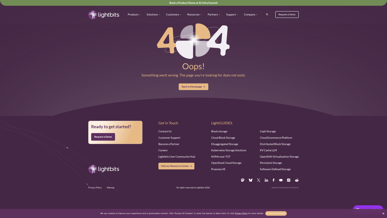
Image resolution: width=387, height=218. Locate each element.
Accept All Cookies (276, 213)
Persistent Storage (271, 162)
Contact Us (165, 131)
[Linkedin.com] (266, 180)
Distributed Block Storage (275, 143)
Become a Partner (168, 143)
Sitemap (110, 187)
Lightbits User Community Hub (176, 156)
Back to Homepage (192, 86)
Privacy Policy (95, 187)
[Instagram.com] (288, 180)
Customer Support (169, 137)
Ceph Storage (268, 131)
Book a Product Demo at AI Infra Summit (193, 2)
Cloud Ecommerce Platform (276, 137)
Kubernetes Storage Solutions (228, 150)
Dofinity (295, 187)
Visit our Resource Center (175, 166)
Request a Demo (287, 14)
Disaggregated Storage (224, 143)
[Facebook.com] (274, 180)
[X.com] (258, 180)
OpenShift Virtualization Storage (279, 156)
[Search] (267, 14)
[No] (383, 213)
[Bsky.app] (251, 180)
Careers (163, 150)
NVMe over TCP (220, 156)
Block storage (219, 131)
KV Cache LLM (268, 150)
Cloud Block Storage (223, 137)
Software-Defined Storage (275, 169)
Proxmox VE (218, 169)
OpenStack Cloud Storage (226, 162)
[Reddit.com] (297, 180)
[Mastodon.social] (242, 180)
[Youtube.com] (281, 180)
